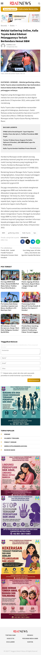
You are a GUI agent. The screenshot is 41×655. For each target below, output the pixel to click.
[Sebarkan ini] (22, 241)
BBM (3, 233)
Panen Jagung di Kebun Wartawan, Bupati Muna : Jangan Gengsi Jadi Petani (31, 285)
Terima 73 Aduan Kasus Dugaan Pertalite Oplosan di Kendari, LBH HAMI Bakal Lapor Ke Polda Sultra (19, 142)
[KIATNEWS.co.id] (20, 3)
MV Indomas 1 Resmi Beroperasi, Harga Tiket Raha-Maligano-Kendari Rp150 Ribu (10, 329)
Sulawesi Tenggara (11, 438)
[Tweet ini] (27, 241)
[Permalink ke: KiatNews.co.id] (3, 46)
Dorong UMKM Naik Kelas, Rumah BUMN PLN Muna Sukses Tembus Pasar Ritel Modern (10, 285)
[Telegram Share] (33, 241)
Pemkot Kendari (10, 442)
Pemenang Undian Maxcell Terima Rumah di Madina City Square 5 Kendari (31, 307)
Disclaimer (10, 642)
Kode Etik (10, 638)
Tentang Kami (10, 635)
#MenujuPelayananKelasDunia (15, 446)
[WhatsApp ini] (38, 241)
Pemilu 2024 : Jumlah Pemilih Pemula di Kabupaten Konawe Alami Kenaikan (9, 253)
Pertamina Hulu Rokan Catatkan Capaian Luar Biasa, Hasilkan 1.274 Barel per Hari (9, 307)
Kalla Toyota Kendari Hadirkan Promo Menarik (19, 148)
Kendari (7, 434)
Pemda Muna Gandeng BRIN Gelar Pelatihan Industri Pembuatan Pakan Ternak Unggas (30, 329)
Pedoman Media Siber (30, 638)
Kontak (30, 642)
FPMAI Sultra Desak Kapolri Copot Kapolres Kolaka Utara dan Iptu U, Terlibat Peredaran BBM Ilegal (20, 134)
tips (34, 233)
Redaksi (30, 635)
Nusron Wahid (9, 450)
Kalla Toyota (26, 233)
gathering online (13, 233)
